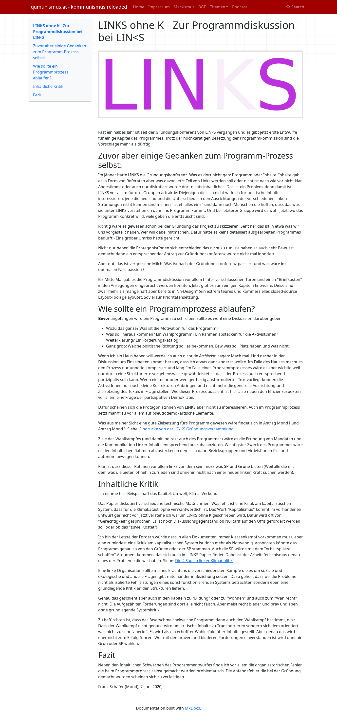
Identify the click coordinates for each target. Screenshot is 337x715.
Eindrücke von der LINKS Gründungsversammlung (186, 429)
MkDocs (192, 708)
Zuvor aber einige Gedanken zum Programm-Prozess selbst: (59, 51)
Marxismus (184, 7)
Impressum (159, 7)
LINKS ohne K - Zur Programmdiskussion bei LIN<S (57, 31)
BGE (202, 7)
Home (138, 7)
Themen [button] (217, 7)
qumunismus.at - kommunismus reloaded (79, 6)
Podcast (239, 7)
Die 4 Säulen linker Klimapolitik (204, 560)
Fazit (37, 94)
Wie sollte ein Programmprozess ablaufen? (50, 72)
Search (297, 7)
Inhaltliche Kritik (48, 86)
